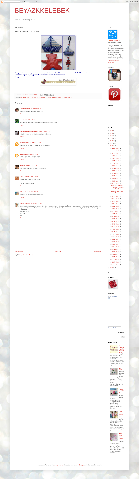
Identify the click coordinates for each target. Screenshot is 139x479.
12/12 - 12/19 (116, 153)
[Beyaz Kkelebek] (114, 326)
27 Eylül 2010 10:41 (37, 203)
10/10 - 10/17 (116, 176)
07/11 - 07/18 (116, 214)
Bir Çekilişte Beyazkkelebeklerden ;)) (121, 349)
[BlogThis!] (47, 95)
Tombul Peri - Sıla (25, 203)
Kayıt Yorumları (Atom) (26, 255)
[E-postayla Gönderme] (41, 94)
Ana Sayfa (58, 252)
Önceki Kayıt (97, 252)
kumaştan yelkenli (56, 97)
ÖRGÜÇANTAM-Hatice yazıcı (29, 131)
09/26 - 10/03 (116, 181)
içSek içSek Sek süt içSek (121, 414)
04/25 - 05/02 (116, 226)
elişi (44, 97)
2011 (111, 143)
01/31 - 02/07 (116, 257)
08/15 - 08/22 (116, 201)
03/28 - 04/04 (116, 236)
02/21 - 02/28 (116, 249)
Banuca (22, 165)
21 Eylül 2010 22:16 (32, 154)
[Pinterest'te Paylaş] (53, 95)
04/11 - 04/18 (116, 231)
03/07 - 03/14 (116, 244)
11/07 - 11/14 (116, 166)
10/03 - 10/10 (116, 178)
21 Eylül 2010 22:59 (31, 165)
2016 (111, 130)
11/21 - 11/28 (116, 161)
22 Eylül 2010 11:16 (32, 177)
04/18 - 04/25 (116, 229)
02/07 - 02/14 (116, 254)
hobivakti (23, 177)
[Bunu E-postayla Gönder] (45, 95)
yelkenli (70, 97)
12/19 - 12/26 (116, 150)
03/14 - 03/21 (116, 242)
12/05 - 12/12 (116, 155)
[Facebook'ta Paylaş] (51, 95)
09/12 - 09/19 (116, 196)
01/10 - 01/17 (116, 264)
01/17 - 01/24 (116, 262)
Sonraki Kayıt (19, 252)
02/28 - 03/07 (116, 247)
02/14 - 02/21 (116, 252)
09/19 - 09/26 (116, 183)
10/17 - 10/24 (116, 173)
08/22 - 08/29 (116, 198)
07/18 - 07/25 (116, 211)
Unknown (23, 154)
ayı (21, 97)
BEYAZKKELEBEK (42, 10)
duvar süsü (40, 97)
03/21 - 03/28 (116, 239)
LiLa (21, 120)
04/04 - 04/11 (116, 234)
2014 (111, 136)
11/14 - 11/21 (116, 163)
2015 (111, 133)
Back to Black (24, 142)
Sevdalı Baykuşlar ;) (121, 390)
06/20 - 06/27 (116, 219)
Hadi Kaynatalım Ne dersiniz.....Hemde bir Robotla (117, 187)
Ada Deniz (23, 192)
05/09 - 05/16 (116, 224)
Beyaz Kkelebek (115, 40)
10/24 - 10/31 (116, 171)
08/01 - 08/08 (116, 206)
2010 (111, 146)
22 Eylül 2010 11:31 (33, 192)
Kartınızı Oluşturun (113, 327)
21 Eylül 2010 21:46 (35, 142)
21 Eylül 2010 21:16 (44, 131)
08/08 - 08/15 (116, 204)
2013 (111, 138)
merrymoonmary (59, 465)
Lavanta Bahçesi (25, 108)
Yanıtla (22, 114)
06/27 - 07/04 (116, 216)
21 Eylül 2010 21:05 (29, 120)
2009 (111, 268)
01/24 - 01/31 (116, 259)
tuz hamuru (65, 97)
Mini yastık (120, 369)
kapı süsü (48, 97)
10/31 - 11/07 (116, 168)
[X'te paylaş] (49, 95)
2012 (111, 141)
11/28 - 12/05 (116, 158)
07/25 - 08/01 (116, 209)
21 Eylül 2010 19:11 (37, 108)
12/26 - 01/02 (116, 148)
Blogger (81, 465)
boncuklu (33, 97)
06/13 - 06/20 (116, 221)
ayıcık (24, 97)
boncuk (29, 97)
